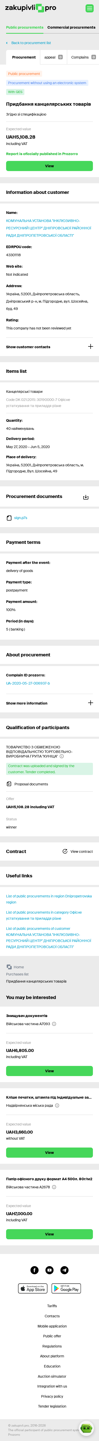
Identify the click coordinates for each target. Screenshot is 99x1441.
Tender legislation (52, 1406)
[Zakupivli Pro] (30, 8)
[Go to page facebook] (34, 1269)
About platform (52, 1356)
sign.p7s (20, 517)
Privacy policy (52, 1396)
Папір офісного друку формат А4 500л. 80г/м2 (49, 1179)
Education (52, 1366)
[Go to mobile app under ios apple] (32, 1288)
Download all (87, 496)
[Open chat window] (86, 1428)
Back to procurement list (31, 43)
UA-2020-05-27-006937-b (28, 683)
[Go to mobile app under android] (66, 1288)
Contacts (52, 1316)
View (49, 166)
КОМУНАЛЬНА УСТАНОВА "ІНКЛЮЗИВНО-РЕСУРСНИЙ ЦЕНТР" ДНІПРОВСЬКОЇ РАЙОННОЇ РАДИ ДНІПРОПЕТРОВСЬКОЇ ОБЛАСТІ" (48, 228)
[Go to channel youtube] (49, 1269)
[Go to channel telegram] (64, 1269)
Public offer (52, 1336)
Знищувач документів (26, 1015)
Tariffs (52, 1306)
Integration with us (52, 1386)
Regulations (52, 1346)
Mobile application (52, 1326)
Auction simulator (52, 1376)
